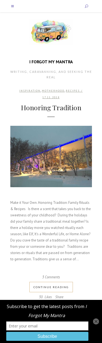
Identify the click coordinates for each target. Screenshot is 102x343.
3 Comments (51, 277)
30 (45, 297)
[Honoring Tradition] (51, 156)
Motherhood (53, 91)
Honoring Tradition (51, 107)
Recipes (73, 91)
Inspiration (30, 91)
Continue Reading (51, 287)
